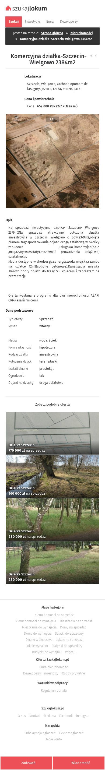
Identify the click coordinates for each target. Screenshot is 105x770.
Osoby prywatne (73, 673)
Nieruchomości (82, 33)
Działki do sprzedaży (69, 633)
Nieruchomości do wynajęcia (35, 621)
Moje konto (54, 739)
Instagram (83, 716)
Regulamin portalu (54, 690)
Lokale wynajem (37, 646)
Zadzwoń (28, 763)
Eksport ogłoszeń (71, 733)
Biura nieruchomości (54, 667)
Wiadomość (80, 763)
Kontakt (34, 716)
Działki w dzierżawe (39, 640)
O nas (22, 716)
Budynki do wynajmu (47, 652)
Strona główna (52, 33)
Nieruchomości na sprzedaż (54, 615)
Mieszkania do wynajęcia (39, 627)
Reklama (50, 716)
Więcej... (70, 652)
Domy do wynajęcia (37, 633)
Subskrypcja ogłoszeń (39, 733)
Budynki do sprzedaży (66, 646)
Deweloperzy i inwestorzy (40, 673)
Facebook (66, 716)
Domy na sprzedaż (73, 627)
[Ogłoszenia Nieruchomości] (26, 11)
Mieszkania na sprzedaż (76, 621)
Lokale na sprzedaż (69, 640)
